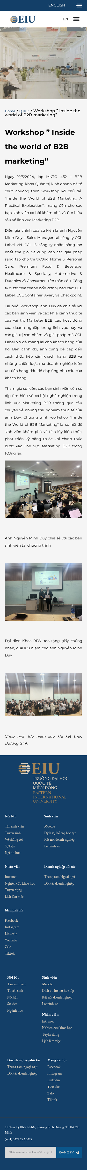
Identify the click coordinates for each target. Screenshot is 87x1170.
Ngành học (12, 853)
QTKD (24, 111)
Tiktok (9, 953)
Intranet (11, 877)
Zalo (8, 947)
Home (10, 111)
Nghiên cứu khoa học (20, 883)
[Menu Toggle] (79, 5)
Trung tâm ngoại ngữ (22, 1067)
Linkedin (11, 934)
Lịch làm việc (14, 896)
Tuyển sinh (13, 833)
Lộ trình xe (52, 846)
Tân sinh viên (14, 826)
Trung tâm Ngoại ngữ (59, 877)
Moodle (49, 826)
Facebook (11, 920)
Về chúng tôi (14, 839)
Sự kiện (10, 846)
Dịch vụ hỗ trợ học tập (60, 833)
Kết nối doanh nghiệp (59, 839)
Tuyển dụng (13, 890)
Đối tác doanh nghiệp (59, 883)
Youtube (11, 940)
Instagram (12, 927)
